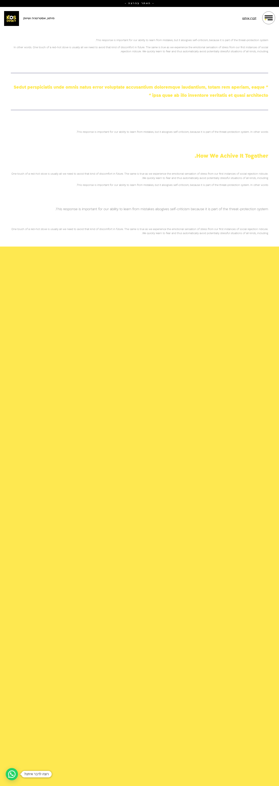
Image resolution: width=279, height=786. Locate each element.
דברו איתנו (249, 18)
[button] (12, 774)
